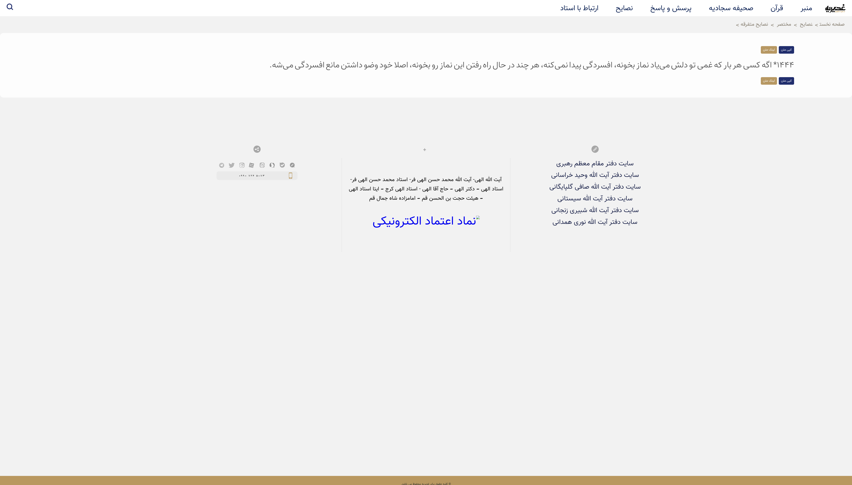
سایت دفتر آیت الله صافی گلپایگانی (595, 187)
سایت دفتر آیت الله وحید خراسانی (595, 175)
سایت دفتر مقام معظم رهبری (595, 163)
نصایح (806, 24)
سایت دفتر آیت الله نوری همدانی (594, 222)
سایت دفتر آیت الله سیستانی (595, 199)
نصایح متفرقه (754, 24)
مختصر (784, 24)
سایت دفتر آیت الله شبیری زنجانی (595, 210)
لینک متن (769, 49)
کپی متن (786, 49)
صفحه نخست (832, 24)
